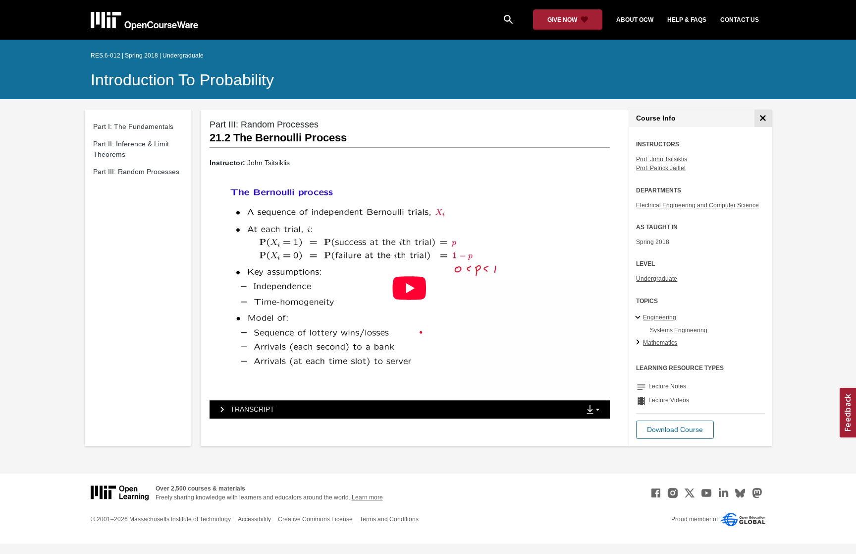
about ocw (634, 19)
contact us (739, 19)
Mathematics (660, 342)
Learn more (367, 497)
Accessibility (254, 519)
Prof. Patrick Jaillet (661, 168)
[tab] (395, 410)
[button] (675, 430)
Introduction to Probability (182, 80)
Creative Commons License (315, 519)
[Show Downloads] (595, 410)
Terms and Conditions (389, 519)
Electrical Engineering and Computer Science (697, 205)
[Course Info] (763, 118)
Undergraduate (656, 278)
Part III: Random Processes (136, 172)
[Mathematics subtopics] (639, 342)
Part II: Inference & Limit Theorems (131, 149)
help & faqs (686, 19)
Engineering (659, 317)
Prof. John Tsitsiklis (661, 159)
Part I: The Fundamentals (133, 126)
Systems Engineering (678, 330)
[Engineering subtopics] (639, 317)
